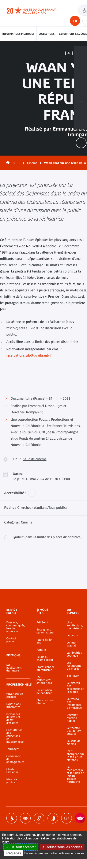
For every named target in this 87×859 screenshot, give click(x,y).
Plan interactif (80, 109)
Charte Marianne (12, 771)
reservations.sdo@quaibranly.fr (29, 355)
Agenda (80, 81)
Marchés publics (11, 781)
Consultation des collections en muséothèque (15, 736)
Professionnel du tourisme (45, 668)
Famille (41, 649)
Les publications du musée (14, 667)
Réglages (13, 853)
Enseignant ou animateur (45, 631)
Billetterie (80, 53)
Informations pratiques (18, 34)
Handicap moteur (11, 818)
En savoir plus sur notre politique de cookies (54, 853)
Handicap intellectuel (53, 818)
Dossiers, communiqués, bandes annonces (15, 627)
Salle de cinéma (34, 459)
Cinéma (32, 163)
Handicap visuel (25, 818)
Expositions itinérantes (13, 705)
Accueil (7, 163)
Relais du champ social (45, 658)
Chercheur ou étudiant (45, 702)
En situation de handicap (44, 692)
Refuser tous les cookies (63, 847)
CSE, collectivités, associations (44, 680)
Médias (80, 95)
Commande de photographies (15, 759)
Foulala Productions (54, 419)
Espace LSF (66, 818)
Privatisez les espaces (14, 695)
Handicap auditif (39, 818)
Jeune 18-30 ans (44, 641)
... (19, 163)
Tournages (12, 749)
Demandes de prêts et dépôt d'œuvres (13, 718)
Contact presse (11, 640)
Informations (80, 67)
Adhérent (42, 622)
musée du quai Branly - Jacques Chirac (36, 10)
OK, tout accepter (22, 847)
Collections (46, 34)
